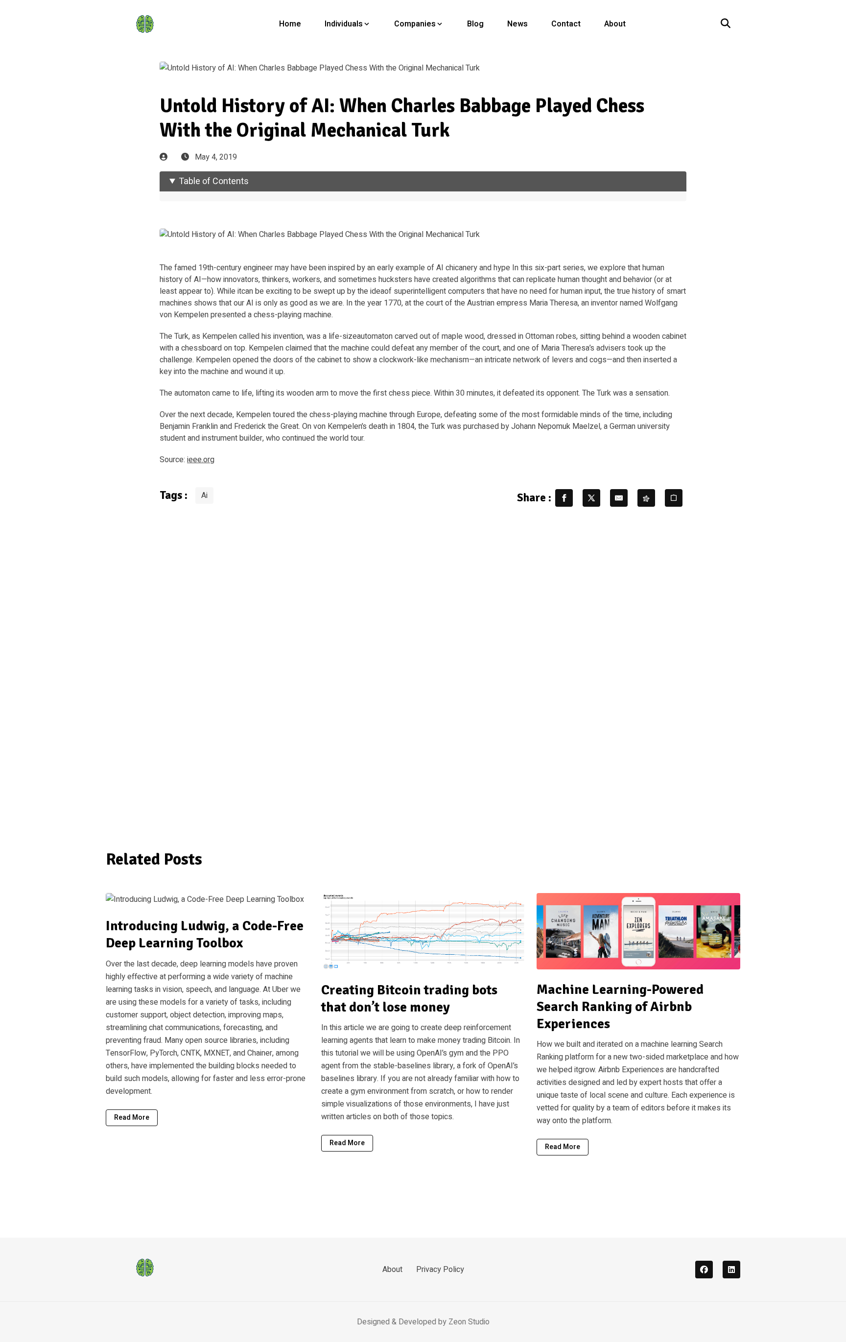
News (517, 24)
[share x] (591, 498)
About (615, 24)
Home (290, 24)
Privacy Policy (440, 1269)
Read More (131, 1117)
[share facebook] (564, 498)
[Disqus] (423, 672)
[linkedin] (731, 1269)
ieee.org (200, 460)
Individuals (344, 24)
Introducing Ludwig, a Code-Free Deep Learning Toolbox (205, 934)
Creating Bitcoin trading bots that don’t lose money (409, 998)
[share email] (619, 498)
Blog (475, 24)
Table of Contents (214, 181)
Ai (204, 495)
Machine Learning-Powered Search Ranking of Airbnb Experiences (620, 1006)
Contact (566, 24)
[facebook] (704, 1269)
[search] (725, 24)
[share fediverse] (646, 498)
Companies (415, 24)
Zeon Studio (469, 1322)
